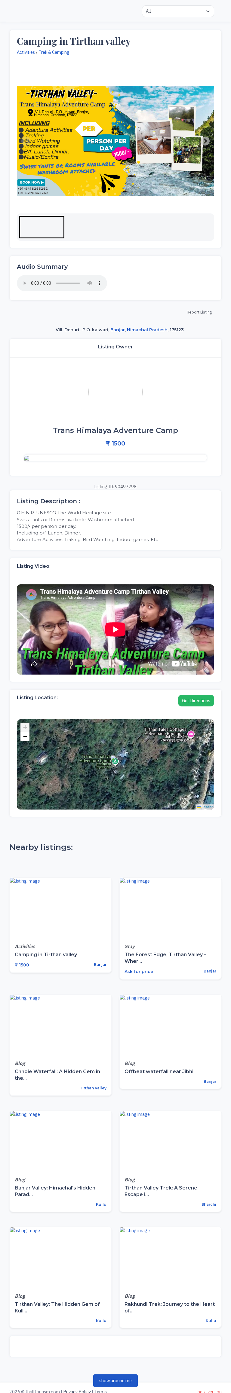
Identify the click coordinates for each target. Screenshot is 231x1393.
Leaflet (207, 806)
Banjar (117, 329)
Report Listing (199, 312)
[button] (41, 227)
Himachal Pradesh (147, 329)
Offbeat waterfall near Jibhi (159, 1071)
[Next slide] (205, 140)
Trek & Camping (53, 52)
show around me (115, 1380)
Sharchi (208, 1204)
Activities (26, 52)
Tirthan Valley (92, 1088)
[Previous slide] (25, 140)
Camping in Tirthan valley (46, 954)
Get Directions (196, 700)
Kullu (100, 1204)
